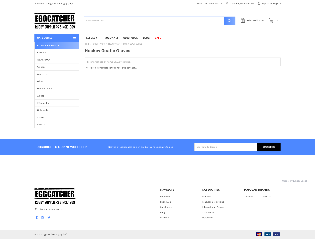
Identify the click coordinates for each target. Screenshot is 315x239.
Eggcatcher (43, 103)
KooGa (40, 117)
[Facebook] (37, 217)
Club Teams (208, 212)
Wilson (41, 67)
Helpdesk (91, 37)
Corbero (41, 52)
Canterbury (43, 74)
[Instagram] (42, 217)
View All (41, 124)
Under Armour (44, 88)
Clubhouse (130, 37)
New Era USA (43, 59)
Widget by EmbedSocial (294, 180)
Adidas (40, 95)
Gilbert (40, 81)
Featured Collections (213, 201)
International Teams (213, 207)
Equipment (208, 217)
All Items (206, 196)
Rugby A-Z (111, 37)
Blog (146, 37)
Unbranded (43, 110)
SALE (158, 37)
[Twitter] (48, 217)
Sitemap (164, 217)
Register (277, 3)
